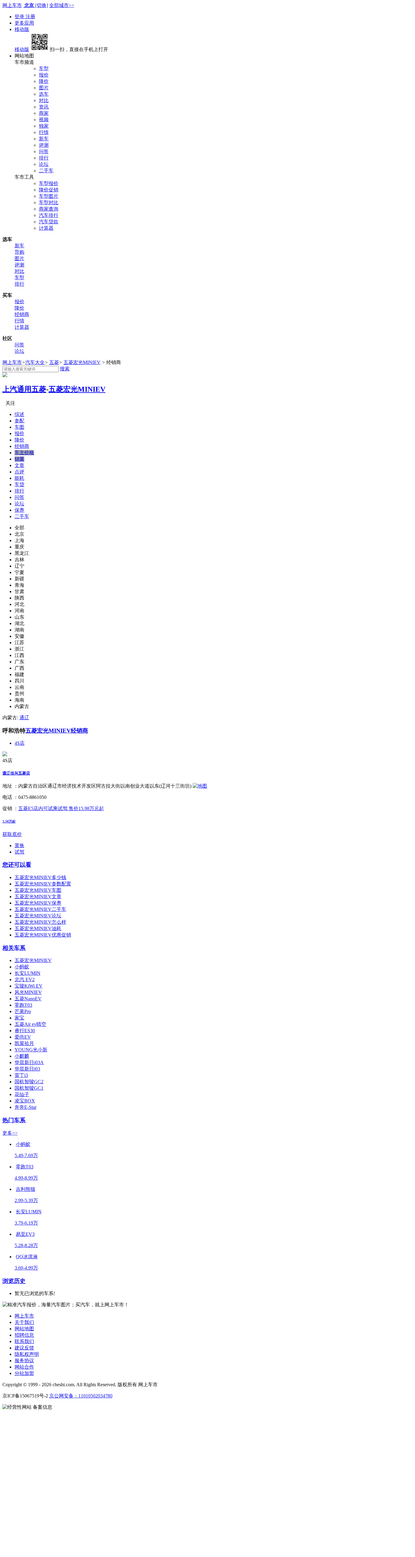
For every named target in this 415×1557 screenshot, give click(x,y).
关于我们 (24, 1322)
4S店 (20, 743)
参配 (19, 420)
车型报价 (48, 183)
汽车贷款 (48, 221)
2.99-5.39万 (26, 1200)
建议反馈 (24, 1347)
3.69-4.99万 (26, 1267)
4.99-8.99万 (26, 1178)
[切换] (41, 5)
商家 (44, 113)
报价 (44, 74)
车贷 (19, 484)
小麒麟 (22, 1056)
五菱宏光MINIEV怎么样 (40, 922)
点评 (19, 471)
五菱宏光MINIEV (82, 362)
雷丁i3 (21, 1075)
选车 (44, 94)
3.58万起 (8, 821)
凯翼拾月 (24, 1043)
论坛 (44, 164)
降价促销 (48, 189)
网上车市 (12, 5)
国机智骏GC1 (29, 1088)
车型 (44, 68)
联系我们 (24, 1341)
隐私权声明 (27, 1354)
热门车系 (14, 1120)
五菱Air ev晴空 (30, 1024)
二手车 (46, 170)
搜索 (65, 368)
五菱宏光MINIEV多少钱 (40, 877)
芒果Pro (23, 1011)
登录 (20, 16)
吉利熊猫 (25, 1189)
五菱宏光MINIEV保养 (38, 903)
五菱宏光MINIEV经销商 (57, 730)
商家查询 (48, 208)
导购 (19, 252)
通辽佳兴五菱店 (16, 773)
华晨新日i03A (29, 1062)
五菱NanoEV (28, 998)
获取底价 (12, 834)
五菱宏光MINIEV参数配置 (43, 883)
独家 (44, 126)
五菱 (54, 362)
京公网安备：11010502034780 (80, 1395)
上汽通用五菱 (24, 389)
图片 (44, 87)
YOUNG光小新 (31, 1049)
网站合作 (24, 1367)
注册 (30, 16)
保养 (19, 510)
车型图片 (48, 196)
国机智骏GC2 (29, 1081)
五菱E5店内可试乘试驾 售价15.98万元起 (61, 808)
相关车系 (14, 948)
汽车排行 (48, 215)
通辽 (24, 717)
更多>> (10, 1133)
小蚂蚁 (22, 966)
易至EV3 (25, 1234)
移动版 (22, 29)
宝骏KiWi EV (29, 985)
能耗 (19, 478)
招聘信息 (24, 1335)
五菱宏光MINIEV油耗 (38, 928)
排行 (44, 157)
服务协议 (24, 1360)
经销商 (22, 314)
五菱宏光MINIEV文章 (38, 896)
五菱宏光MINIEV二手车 (40, 909)
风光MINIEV (28, 992)
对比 (44, 100)
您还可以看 (16, 864)
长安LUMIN (27, 973)
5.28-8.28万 (26, 1245)
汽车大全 (35, 362)
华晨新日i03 (27, 1068)
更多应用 (24, 23)
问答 (44, 151)
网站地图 (24, 1328)
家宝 (19, 1017)
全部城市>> (61, 5)
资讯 (44, 106)
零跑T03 (23, 1005)
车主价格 (24, 452)
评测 (44, 145)
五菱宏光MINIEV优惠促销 (43, 934)
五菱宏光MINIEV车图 (38, 890)
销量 (19, 459)
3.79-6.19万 (26, 1222)
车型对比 (48, 202)
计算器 (46, 228)
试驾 (19, 851)
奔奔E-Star (25, 1107)
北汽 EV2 (25, 979)
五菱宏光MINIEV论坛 (38, 915)
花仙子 (22, 1094)
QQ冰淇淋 (27, 1256)
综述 (19, 414)
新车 (44, 138)
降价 (44, 81)
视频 (44, 119)
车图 (19, 427)
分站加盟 (24, 1373)
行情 (44, 132)
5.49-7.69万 (26, 1155)
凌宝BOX (25, 1100)
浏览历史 (14, 1281)
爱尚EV (23, 1037)
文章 (19, 465)
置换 (19, 845)
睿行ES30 (25, 1030)
